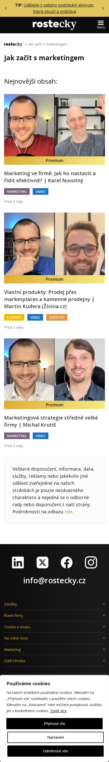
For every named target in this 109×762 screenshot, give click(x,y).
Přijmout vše (54, 723)
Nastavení (55, 737)
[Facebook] (67, 562)
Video (40, 191)
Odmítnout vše (55, 751)
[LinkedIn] (18, 562)
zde (68, 512)
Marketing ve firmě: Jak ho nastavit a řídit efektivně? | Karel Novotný (50, 177)
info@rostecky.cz (54, 580)
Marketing (17, 191)
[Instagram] (91, 562)
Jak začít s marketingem (47, 44)
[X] (42, 562)
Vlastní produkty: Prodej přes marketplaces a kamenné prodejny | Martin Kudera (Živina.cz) (49, 299)
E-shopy (14, 317)
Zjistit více (58, 710)
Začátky (56, 317)
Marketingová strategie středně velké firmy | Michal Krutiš (51, 421)
